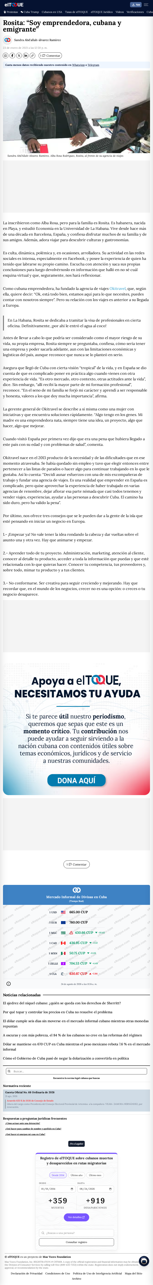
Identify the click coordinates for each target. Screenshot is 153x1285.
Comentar (50, 55)
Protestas (12, 12)
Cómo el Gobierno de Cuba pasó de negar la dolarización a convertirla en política (66, 1058)
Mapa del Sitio (133, 1273)
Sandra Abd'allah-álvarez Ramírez (37, 40)
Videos (120, 12)
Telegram (93, 65)
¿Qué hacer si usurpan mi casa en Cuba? (25, 1134)
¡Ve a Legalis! (76, 1143)
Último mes (95, 1175)
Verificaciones (135, 12)
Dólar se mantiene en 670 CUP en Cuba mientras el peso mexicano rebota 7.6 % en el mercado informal (76, 1046)
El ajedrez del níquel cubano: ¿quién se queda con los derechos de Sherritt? (62, 1003)
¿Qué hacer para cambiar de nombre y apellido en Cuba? (33, 1129)
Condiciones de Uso (57, 1273)
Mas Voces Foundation (57, 1257)
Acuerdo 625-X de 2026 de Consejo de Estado (30, 1101)
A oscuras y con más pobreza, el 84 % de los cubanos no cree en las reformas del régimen (72, 1035)
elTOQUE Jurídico (102, 12)
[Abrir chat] (144, 1261)
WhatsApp (78, 65)
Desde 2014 (58, 1175)
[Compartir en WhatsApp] (5, 55)
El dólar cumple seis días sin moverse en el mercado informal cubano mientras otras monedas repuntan (76, 1023)
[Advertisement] (76, 186)
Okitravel (118, 288)
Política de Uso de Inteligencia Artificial (97, 1273)
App (138, 4)
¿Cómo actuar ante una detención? (22, 1123)
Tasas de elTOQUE (76, 12)
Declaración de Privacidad (26, 1273)
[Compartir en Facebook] (12, 55)
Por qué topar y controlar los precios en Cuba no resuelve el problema (57, 1012)
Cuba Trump (31, 12)
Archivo (76, 1278)
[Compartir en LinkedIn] (25, 55)
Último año (76, 1175)
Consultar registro (76, 1242)
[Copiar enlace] (32, 55)
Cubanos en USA (52, 12)
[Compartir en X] (19, 55)
